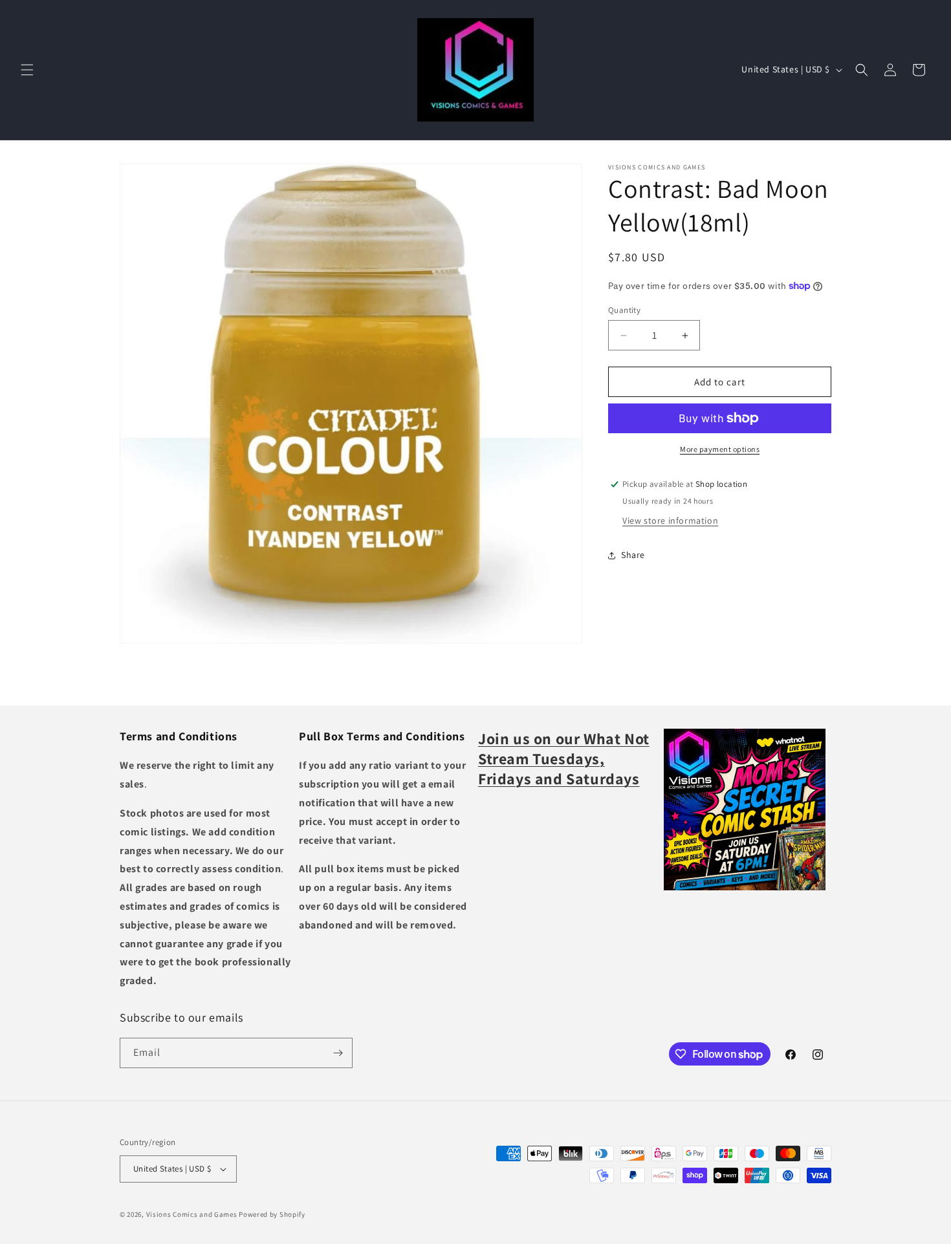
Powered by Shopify (272, 1214)
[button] (27, 70)
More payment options (720, 449)
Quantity (624, 310)
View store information (670, 520)
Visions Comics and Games (191, 1214)
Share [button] (633, 555)
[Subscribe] (337, 1053)
